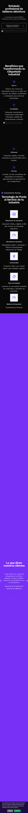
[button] (1, 581)
